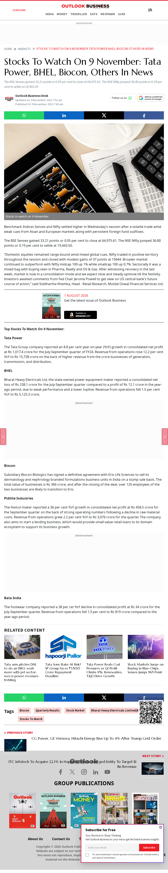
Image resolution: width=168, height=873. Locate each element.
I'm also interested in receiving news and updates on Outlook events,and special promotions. (125, 856)
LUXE (121, 14)
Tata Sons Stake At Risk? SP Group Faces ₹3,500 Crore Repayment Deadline (63, 670)
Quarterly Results (48, 710)
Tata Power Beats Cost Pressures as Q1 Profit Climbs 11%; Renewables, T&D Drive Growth (104, 670)
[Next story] (165, 436)
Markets (24, 49)
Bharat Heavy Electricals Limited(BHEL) (118, 710)
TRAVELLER (78, 14)
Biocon (24, 710)
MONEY (62, 14)
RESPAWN (108, 14)
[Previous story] (3, 436)
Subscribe (149, 847)
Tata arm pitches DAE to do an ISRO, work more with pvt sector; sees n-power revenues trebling (21, 672)
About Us (35, 839)
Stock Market (75, 710)
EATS (94, 14)
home (8, 49)
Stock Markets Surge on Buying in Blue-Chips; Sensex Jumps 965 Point (145, 668)
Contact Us (61, 839)
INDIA (49, 14)
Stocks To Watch (31, 719)
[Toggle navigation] (150, 10)
